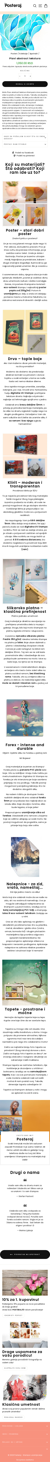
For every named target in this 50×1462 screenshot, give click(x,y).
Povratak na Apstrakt (27, 1254)
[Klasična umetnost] (25, 1388)
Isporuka (18, 66)
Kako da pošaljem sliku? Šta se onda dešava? (24, 137)
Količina (25, 71)
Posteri (14, 53)
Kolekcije (23, 53)
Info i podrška (10, 1434)
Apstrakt (34, 53)
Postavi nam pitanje (15, 144)
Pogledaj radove (13, 1417)
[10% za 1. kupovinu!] (25, 1283)
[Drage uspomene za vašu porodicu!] (25, 1335)
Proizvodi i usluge (12, 1426)
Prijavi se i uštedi (12, 1442)
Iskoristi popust (13, 1315)
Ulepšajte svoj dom (15, 1368)
